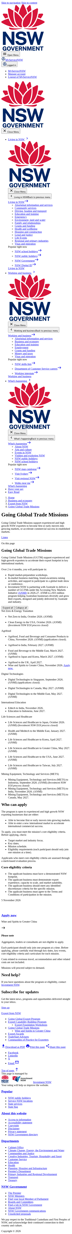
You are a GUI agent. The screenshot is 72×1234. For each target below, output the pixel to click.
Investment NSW (10, 984)
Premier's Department (19, 1171)
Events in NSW (23, 452)
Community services (25, 208)
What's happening (19, 443)
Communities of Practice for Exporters (28, 1039)
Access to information (19, 1119)
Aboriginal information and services (34, 205)
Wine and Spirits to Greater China (32, 1030)
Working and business (21, 335)
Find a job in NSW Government (25, 1205)
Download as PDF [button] (13, 1047)
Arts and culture (23, 449)
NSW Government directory (23, 1134)
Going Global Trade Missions (23, 1027)
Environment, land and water (30, 220)
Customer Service (17, 1159)
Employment (21, 347)
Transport (13, 1177)
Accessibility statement (20, 1122)
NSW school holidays (26, 461)
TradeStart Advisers (18, 1036)
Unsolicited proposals (19, 1213)
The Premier (14, 1193)
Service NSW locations (20, 1100)
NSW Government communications (27, 1210)
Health (11, 1165)
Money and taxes (24, 353)
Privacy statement (17, 1131)
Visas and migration (25, 243)
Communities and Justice (21, 1153)
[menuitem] (17, 71)
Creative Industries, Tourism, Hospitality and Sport (35, 1156)
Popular (7, 1091)
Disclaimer (13, 1128)
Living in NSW (18, 202)
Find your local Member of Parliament (28, 1199)
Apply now (9, 915)
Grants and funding (25, 225)
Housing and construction (28, 231)
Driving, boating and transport (31, 211)
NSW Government (14, 1186)
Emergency (21, 217)
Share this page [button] (56, 1047)
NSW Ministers (16, 1196)
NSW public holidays (26, 458)
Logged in (11, 65)
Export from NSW (11, 1013)
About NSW (21, 446)
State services (15, 1103)
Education (13, 1162)
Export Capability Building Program (27, 1021)
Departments (10, 1141)
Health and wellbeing (26, 228)
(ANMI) (22, 592)
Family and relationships (28, 223)
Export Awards (16, 1033)
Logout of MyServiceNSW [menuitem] (22, 77)
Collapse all (21, 608)
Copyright (13, 1125)
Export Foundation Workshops (31, 1024)
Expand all (8, 608)
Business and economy (27, 341)
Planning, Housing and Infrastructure (27, 1168)
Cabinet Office (16, 1147)
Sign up (5, 1007)
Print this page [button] (35, 1047)
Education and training (27, 214)
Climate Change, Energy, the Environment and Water (36, 1150)
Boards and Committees (20, 1202)
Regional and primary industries (31, 240)
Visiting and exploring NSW (30, 455)
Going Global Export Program (24, 1018)
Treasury (12, 1180)
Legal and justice (24, 234)
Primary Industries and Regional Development (32, 1174)
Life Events (21, 237)
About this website (13, 1113)
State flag (13, 1106)
